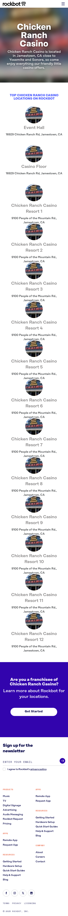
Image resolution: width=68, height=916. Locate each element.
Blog (5, 879)
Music (6, 796)
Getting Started (12, 861)
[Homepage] (14, 3)
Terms (6, 903)
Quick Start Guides (14, 870)
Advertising (10, 810)
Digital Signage (12, 805)
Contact (40, 861)
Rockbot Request (13, 819)
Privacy (16, 903)
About (39, 852)
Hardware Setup (12, 866)
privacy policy (38, 769)
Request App (10, 845)
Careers (40, 857)
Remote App (10, 840)
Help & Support (12, 875)
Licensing (30, 903)
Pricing (7, 823)
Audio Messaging (13, 814)
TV (4, 801)
